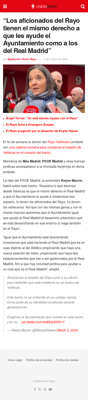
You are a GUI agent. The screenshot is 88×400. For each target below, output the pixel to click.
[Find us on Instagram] (45, 389)
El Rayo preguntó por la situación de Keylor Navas (42, 131)
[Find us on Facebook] (35, 389)
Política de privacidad (39, 360)
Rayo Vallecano (59, 141)
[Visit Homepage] (44, 6)
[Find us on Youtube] (50, 389)
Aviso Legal (15, 360)
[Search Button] (83, 6)
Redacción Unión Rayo (22, 59)
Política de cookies (67, 360)
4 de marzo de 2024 (56, 59)
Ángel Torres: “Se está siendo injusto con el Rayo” (42, 118)
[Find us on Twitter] (39, 389)
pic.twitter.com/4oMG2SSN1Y (43, 322)
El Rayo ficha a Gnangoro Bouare (30, 124)
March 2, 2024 (67, 330)
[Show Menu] (5, 6)
